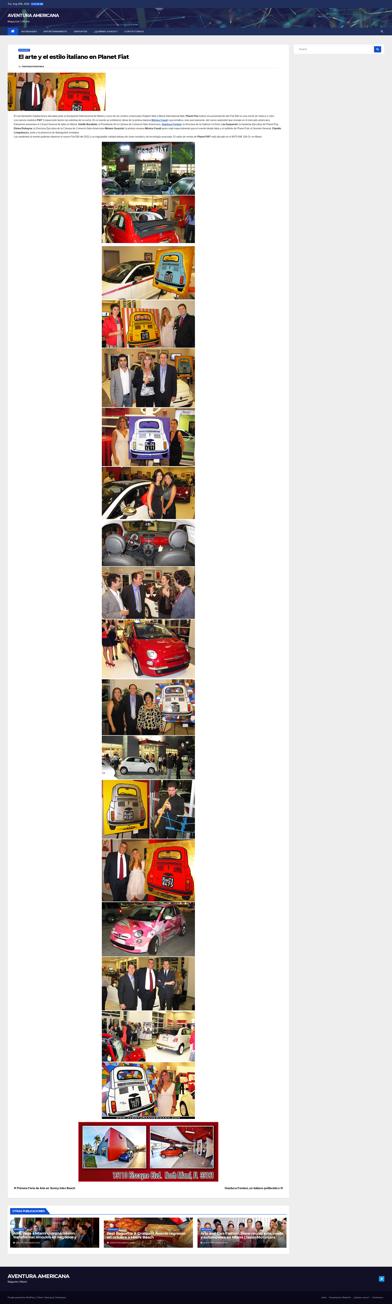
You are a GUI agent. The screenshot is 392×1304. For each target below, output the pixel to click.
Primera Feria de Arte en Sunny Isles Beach (45, 1188)
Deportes (80, 31)
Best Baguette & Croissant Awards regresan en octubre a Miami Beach (146, 1235)
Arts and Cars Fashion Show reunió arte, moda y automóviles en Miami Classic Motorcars (242, 1235)
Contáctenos (134, 31)
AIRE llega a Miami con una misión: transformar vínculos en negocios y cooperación (44, 1237)
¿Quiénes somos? (106, 31)
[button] (382, 31)
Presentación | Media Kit (340, 1297)
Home (324, 1297)
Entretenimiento (55, 31)
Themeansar (60, 1297)
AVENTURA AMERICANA (33, 15)
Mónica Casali (159, 120)
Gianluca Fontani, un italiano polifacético (252, 1188)
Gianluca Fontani (171, 124)
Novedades (29, 31)
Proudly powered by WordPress (22, 1297)
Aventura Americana (33, 66)
